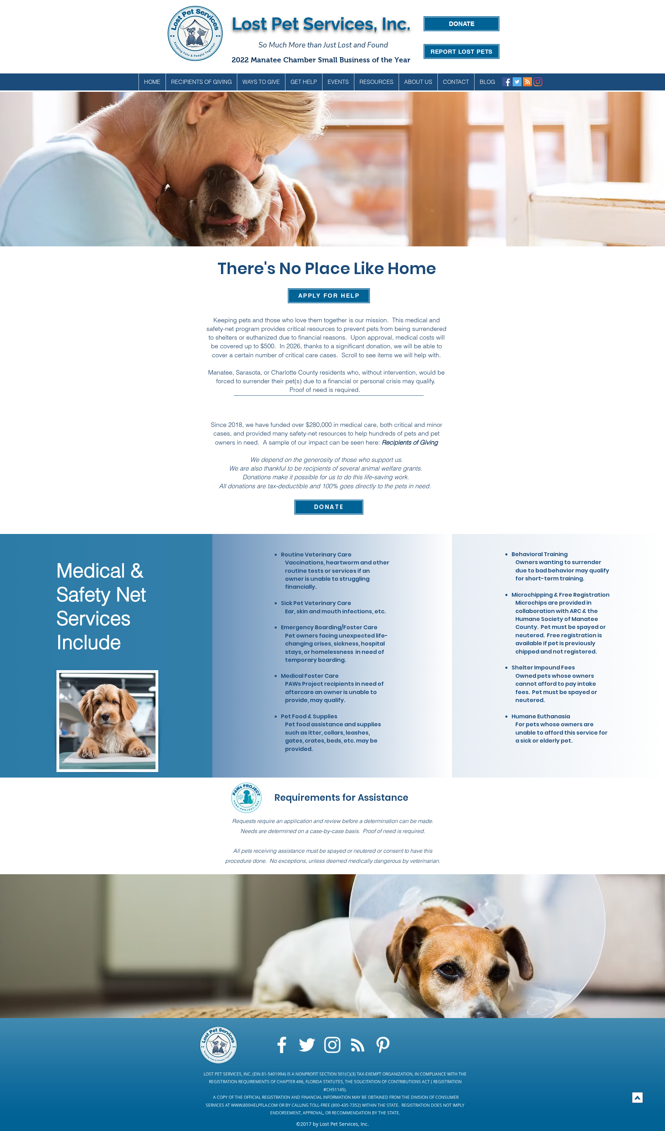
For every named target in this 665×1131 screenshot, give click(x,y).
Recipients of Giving (410, 442)
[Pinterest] (383, 1045)
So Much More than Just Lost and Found (323, 45)
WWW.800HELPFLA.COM (254, 1105)
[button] (261, 81)
